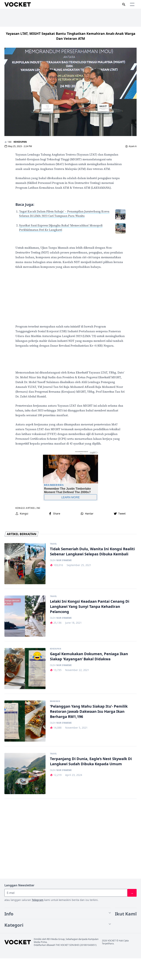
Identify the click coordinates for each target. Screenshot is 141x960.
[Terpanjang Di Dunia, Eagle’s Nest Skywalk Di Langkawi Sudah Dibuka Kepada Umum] (25, 773)
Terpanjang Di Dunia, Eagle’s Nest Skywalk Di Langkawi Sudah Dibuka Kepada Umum (91, 761)
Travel (53, 544)
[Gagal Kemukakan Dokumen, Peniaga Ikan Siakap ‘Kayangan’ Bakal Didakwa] (25, 668)
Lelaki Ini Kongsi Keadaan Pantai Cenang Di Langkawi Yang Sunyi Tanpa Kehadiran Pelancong (89, 606)
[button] (132, 4)
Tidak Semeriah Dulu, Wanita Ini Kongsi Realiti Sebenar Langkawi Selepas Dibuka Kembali (92, 551)
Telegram (38, 900)
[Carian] (124, 4)
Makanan (55, 701)
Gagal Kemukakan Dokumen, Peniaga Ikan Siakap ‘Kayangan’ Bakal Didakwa (89, 656)
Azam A (133, 146)
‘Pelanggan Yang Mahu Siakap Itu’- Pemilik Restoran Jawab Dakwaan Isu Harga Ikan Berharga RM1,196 (89, 711)
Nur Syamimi (64, 560)
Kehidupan (20, 141)
